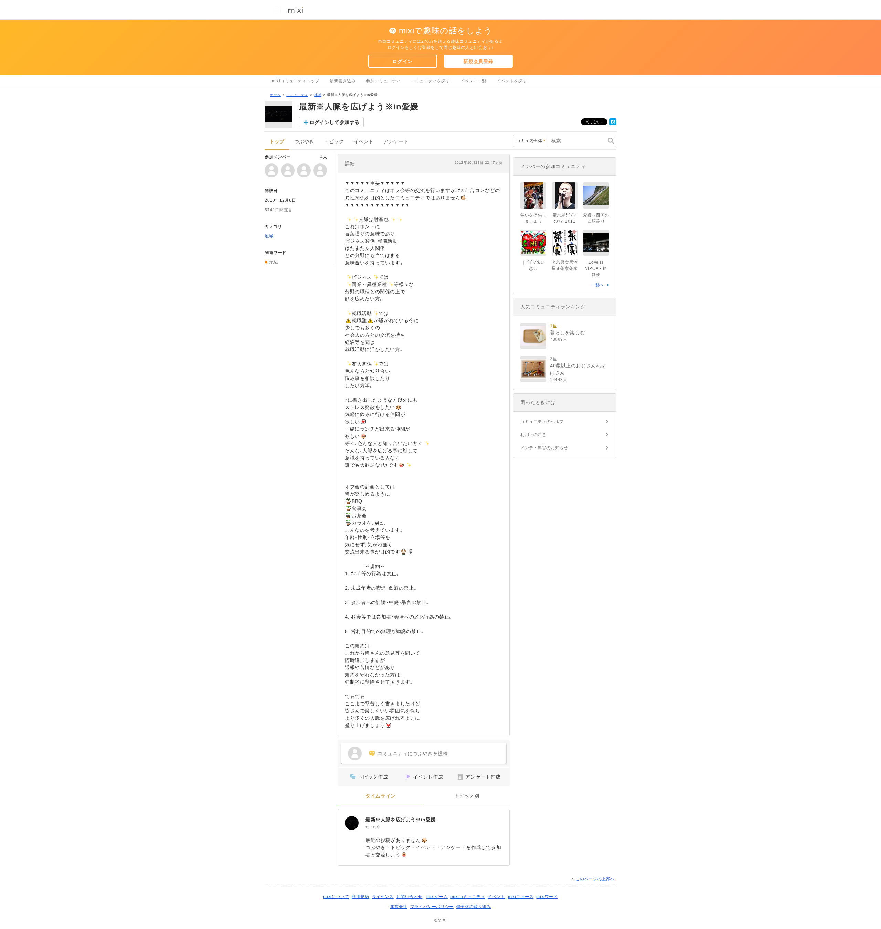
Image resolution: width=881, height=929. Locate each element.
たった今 (372, 827)
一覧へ (597, 285)
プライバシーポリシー (432, 906)
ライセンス (383, 896)
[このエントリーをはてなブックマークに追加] (612, 124)
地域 (317, 95)
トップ (277, 141)
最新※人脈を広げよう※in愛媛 (400, 819)
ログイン (402, 61)
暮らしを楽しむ (567, 332)
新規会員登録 (478, 61)
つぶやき (304, 141)
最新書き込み (343, 80)
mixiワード (547, 896)
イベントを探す (512, 80)
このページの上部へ (595, 879)
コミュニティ (297, 95)
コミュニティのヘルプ (542, 421)
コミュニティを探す (430, 80)
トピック (334, 141)
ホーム (275, 95)
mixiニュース (521, 896)
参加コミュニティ (383, 80)
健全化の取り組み (473, 906)
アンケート (395, 141)
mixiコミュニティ (467, 896)
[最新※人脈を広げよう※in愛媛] (352, 823)
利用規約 (360, 896)
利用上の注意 (533, 434)
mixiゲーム (437, 896)
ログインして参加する (334, 122)
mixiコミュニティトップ (295, 80)
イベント (364, 141)
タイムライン (380, 796)
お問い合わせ (409, 896)
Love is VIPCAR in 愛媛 (596, 268)
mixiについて (336, 896)
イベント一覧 (473, 80)
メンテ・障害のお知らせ (544, 447)
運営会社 (398, 906)
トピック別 (466, 796)
